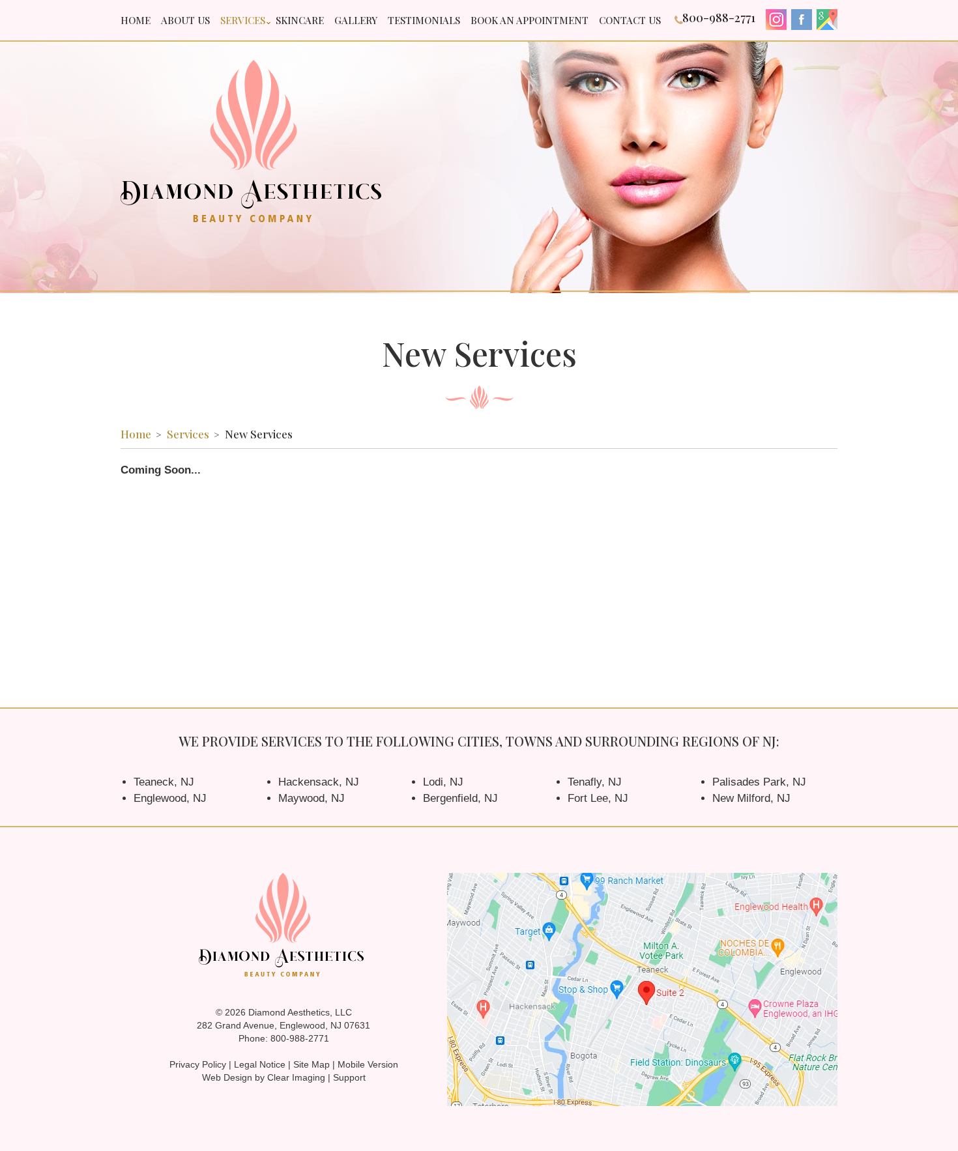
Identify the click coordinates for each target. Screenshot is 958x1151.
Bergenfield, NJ (460, 798)
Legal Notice (259, 1064)
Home (136, 20)
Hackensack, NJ (318, 782)
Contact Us (630, 20)
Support (349, 1077)
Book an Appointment (529, 20)
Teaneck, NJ (164, 782)
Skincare (300, 20)
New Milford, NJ (751, 798)
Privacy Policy (197, 1064)
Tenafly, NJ (595, 782)
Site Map (311, 1064)
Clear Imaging (296, 1077)
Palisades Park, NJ (759, 782)
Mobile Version (368, 1064)
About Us (185, 20)
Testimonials (424, 20)
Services (242, 20)
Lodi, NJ (443, 782)
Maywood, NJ (311, 798)
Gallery (355, 20)
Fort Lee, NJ (598, 798)
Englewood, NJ (170, 798)
